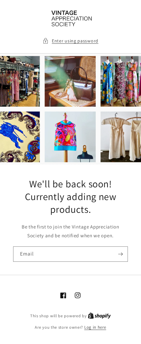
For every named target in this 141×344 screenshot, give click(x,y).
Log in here (95, 327)
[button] (70, 41)
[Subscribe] (120, 254)
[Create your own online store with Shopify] (99, 316)
